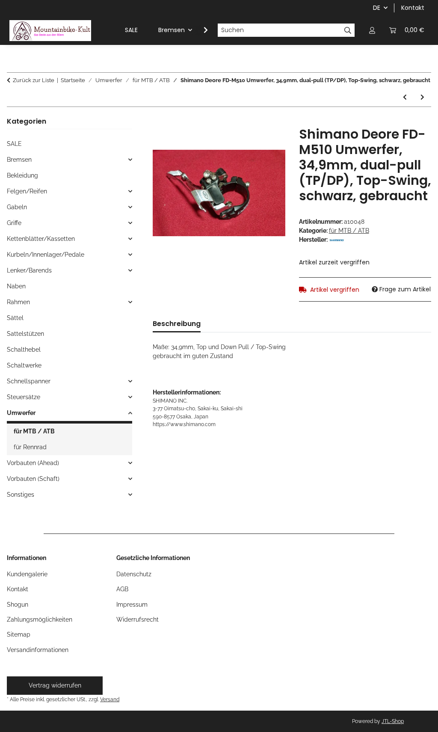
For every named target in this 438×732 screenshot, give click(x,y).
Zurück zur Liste (33, 80)
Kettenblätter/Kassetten (41, 238)
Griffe (14, 222)
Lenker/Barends (29, 270)
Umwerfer (21, 412)
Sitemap (18, 634)
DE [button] (376, 7)
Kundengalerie (27, 574)
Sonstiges (20, 494)
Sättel (15, 317)
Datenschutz (133, 574)
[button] (372, 30)
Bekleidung (22, 175)
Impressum (132, 604)
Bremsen (19, 159)
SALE (14, 143)
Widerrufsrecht (137, 619)
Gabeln (17, 207)
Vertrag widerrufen (55, 685)
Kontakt (412, 7)
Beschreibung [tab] (177, 324)
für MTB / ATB (349, 230)
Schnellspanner (28, 381)
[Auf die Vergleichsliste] (267, 142)
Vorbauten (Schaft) (33, 478)
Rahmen (18, 302)
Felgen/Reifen (27, 191)
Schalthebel (24, 349)
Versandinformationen (37, 649)
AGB (122, 589)
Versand (109, 699)
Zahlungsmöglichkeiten (39, 619)
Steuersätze (23, 397)
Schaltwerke (24, 365)
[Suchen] (348, 30)
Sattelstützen (25, 333)
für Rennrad (30, 447)
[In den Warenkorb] (159, 122)
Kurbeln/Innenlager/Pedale (45, 254)
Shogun (17, 604)
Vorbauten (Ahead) (33, 462)
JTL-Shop (393, 721)
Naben (16, 286)
